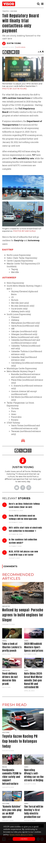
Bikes (4, 767)
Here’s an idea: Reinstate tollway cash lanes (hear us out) (24, 505)
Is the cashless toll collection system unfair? (23, 541)
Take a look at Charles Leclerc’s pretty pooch (12, 647)
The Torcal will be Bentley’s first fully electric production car (33, 812)
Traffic (5, 11)
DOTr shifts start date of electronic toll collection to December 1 (25, 529)
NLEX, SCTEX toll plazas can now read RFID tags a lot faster (23, 553)
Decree (13, 11)
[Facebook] (4, 52)
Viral (4, 641)
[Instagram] (17, 52)
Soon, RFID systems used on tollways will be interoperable (23, 517)
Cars (26, 641)
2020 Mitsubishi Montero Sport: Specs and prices (33, 647)
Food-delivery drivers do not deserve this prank (10, 679)
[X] (9, 52)
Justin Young (14, 43)
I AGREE (24, 839)
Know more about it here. (21, 835)
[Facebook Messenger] (13, 52)
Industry (6, 606)
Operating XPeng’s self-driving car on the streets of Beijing (34, 775)
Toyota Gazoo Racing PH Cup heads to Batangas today (20, 741)
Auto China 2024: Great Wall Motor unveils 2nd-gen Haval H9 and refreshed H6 (33, 680)
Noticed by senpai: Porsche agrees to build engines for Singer (22, 615)
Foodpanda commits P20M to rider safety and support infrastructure (11, 777)
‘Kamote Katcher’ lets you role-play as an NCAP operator (12, 812)
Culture (5, 732)
